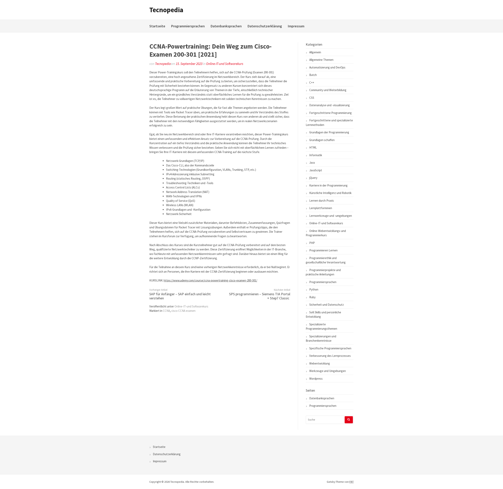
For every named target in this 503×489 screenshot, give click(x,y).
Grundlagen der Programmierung (329, 132)
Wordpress (316, 378)
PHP (312, 243)
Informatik (315, 155)
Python (313, 289)
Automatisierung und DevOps (327, 67)
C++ (311, 82)
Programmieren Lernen (323, 250)
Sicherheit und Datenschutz (326, 304)
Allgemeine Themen (321, 60)
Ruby (312, 297)
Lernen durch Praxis (321, 200)
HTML (313, 147)
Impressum (296, 26)
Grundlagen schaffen (322, 140)
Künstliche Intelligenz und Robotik (330, 193)
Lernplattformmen (320, 208)
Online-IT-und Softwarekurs (224, 64)
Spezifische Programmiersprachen (330, 348)
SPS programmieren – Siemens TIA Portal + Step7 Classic (259, 296)
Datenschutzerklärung (265, 26)
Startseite (157, 26)
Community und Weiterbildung (327, 90)
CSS (311, 98)
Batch (313, 75)
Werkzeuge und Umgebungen (327, 371)
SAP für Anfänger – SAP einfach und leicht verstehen (180, 296)
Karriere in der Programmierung (328, 185)
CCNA (166, 311)
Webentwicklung (319, 363)
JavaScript (315, 170)
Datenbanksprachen (226, 26)
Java (312, 162)
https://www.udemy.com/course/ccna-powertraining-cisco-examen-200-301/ (210, 280)
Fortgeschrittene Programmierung (330, 113)
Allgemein (315, 52)
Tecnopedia (166, 10)
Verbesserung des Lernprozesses (330, 356)
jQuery (313, 178)
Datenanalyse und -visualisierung (329, 105)
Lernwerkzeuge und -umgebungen (330, 216)
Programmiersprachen (188, 26)
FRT (351, 481)
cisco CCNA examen (183, 311)
